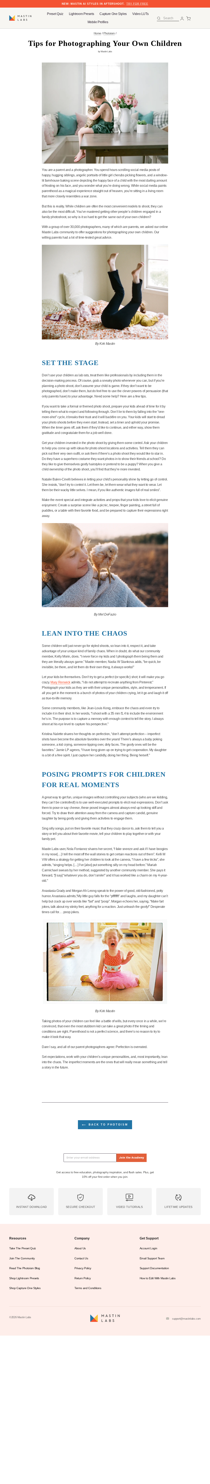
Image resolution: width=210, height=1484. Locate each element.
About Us (80, 1248)
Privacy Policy (82, 1268)
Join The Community (22, 1258)
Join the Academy (131, 1157)
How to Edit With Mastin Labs (158, 1278)
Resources (17, 1238)
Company (82, 1238)
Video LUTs (140, 14)
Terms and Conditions (87, 1288)
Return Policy (82, 1278)
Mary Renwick (60, 682)
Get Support (149, 1238)
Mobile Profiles (98, 22)
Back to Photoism (107, 1124)
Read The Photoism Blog (24, 1268)
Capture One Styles (113, 14)
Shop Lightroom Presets (24, 1278)
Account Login (148, 1248)
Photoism (109, 33)
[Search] (159, 18)
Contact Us (81, 1258)
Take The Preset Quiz (22, 1248)
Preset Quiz (55, 14)
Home (97, 33)
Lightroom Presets (81, 14)
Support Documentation (154, 1268)
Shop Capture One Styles (25, 1288)
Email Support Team (152, 1258)
